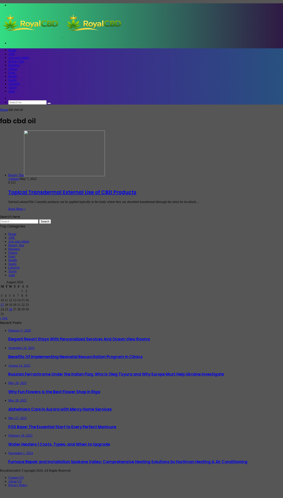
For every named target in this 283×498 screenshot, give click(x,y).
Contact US (16, 477)
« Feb (3, 318)
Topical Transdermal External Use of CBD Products (72, 192)
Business (14, 65)
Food (11, 72)
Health (12, 76)
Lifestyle (14, 83)
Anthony (14, 179)
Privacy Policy (17, 485)
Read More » (16, 209)
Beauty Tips (16, 61)
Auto (11, 91)
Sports (12, 80)
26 (10, 309)
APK (11, 54)
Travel (12, 87)
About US (15, 481)
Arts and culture (18, 57)
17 (2, 304)
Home (12, 50)
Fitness (12, 69)
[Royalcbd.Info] (62, 36)
